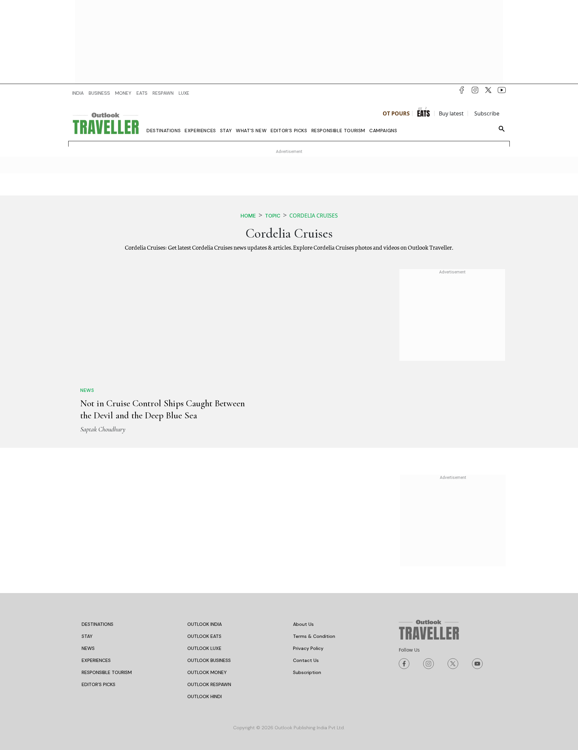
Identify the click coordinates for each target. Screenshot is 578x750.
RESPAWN (163, 93)
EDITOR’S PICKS (98, 684)
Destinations (164, 131)
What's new (251, 131)
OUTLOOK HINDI (204, 696)
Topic (272, 216)
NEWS (88, 648)
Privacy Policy (308, 648)
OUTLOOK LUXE (204, 648)
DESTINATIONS (97, 624)
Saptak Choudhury (102, 429)
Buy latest (451, 113)
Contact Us (306, 660)
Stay (226, 131)
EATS (142, 93)
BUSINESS (99, 93)
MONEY (123, 93)
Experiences (200, 131)
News (87, 390)
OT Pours (396, 113)
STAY (87, 636)
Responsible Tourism (338, 131)
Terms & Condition (314, 636)
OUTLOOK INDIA (204, 624)
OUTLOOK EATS (204, 636)
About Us (303, 624)
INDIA (78, 93)
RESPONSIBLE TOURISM (107, 672)
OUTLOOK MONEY (207, 672)
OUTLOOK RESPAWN (209, 684)
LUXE (184, 93)
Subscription (307, 672)
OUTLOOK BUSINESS (209, 660)
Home (248, 216)
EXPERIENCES (96, 660)
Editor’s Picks (289, 131)
